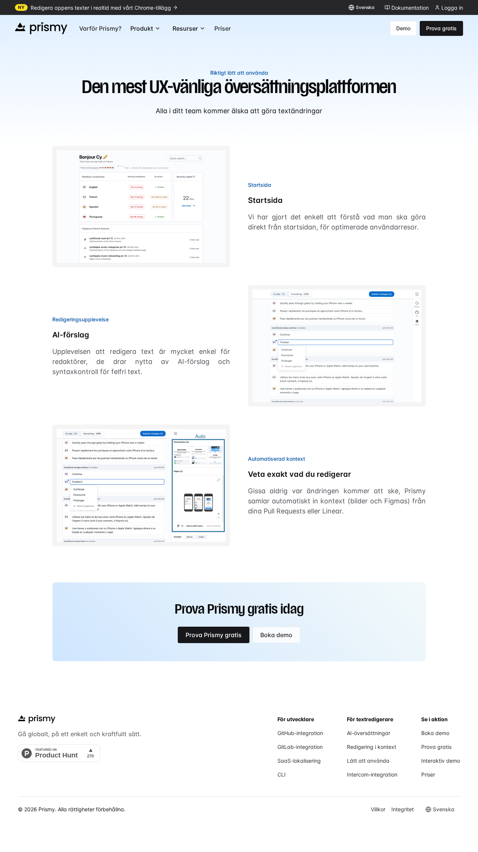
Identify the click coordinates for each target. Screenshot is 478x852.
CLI (281, 774)
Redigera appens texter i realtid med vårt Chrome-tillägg (101, 7)
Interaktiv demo (440, 760)
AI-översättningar (368, 733)
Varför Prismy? (100, 28)
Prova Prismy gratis (214, 635)
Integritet (402, 809)
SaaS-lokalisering (299, 760)
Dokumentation (410, 7)
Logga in (452, 7)
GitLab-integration (300, 747)
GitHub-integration (300, 733)
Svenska (365, 7)
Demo (403, 28)
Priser (222, 28)
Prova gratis (441, 28)
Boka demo (276, 635)
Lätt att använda (368, 760)
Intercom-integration (372, 774)
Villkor (378, 809)
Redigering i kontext (371, 747)
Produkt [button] (141, 28)
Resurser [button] (185, 28)
